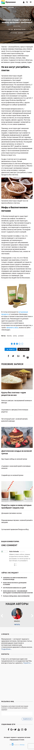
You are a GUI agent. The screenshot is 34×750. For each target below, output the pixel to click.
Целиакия (20, 32)
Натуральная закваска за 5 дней (14, 587)
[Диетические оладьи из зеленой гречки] (17, 437)
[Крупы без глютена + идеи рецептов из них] (17, 379)
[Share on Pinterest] (24, 356)
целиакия (21, 335)
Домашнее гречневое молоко (11, 513)
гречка (15, 335)
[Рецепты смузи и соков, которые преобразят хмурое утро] (17, 491)
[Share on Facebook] (8, 356)
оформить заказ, (12, 327)
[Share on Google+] (18, 356)
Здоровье (14, 32)
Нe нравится (24, 349)
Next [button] (32, 616)
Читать (17, 624)
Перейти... (27, 663)
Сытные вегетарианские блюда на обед (15, 529)
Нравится (11, 349)
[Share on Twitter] (13, 356)
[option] (17, 616)
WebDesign (22, 744)
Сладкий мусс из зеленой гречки (12, 475)
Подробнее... (6, 649)
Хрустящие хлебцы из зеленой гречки (14, 459)
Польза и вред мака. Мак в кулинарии (16, 596)
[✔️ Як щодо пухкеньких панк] (17, 683)
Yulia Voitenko (14, 551)
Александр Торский (20, 29)
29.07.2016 (22, 551)
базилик (9, 335)
